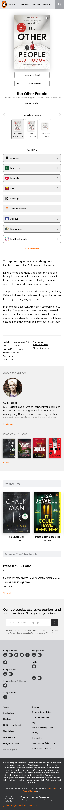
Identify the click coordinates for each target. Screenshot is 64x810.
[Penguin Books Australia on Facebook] (5, 655)
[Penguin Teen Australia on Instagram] (11, 674)
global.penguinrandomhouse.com (20, 805)
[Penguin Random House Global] (11, 798)
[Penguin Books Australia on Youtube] (22, 655)
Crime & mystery (40, 344)
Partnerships (9, 737)
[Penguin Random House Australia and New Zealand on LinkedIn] (27, 655)
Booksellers (8, 713)
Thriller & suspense (41, 348)
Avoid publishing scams (42, 727)
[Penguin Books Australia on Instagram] (11, 655)
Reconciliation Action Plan (43, 742)
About (6, 706)
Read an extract (32, 74)
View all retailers (32, 248)
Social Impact (10, 749)
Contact (7, 719)
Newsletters (8, 731)
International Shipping (41, 748)
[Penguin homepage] (4, 4)
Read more (8, 423)
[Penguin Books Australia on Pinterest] (16, 655)
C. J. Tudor (32, 102)
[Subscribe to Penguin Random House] (54, 622)
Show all (7, 593)
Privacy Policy (51, 632)
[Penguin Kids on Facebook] (34, 655)
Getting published (12, 725)
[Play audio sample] (18, 84)
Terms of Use (36, 632)
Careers (35, 706)
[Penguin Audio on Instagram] (5, 697)
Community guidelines (42, 712)
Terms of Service (29, 791)
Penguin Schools (11, 743)
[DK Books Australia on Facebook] (34, 678)
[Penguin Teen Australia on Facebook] (5, 674)
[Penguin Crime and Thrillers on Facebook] (5, 685)
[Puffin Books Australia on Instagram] (34, 666)
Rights (35, 722)
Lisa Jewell (48, 540)
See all (6, 462)
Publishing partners (40, 717)
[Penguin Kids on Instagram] (40, 655)
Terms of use (37, 737)
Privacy (35, 732)
